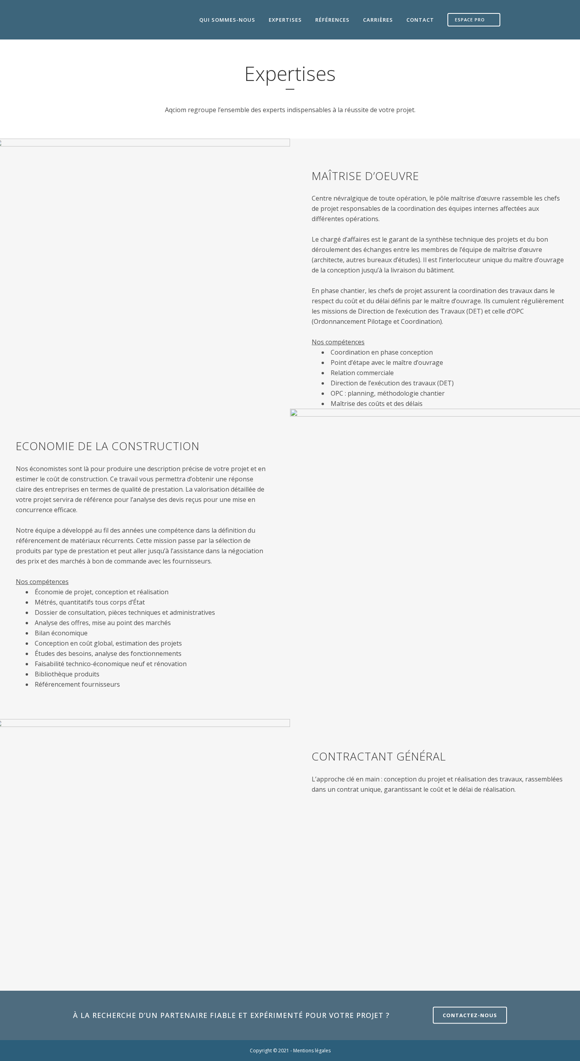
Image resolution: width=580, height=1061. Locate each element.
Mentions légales (312, 1050)
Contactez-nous (470, 1015)
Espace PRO (470, 20)
